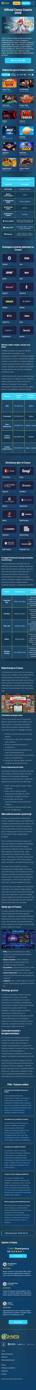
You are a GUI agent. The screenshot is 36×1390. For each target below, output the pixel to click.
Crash (21, 74)
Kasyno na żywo (13, 74)
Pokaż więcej (18, 1322)
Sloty (29, 74)
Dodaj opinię (18, 1256)
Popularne (4, 74)
